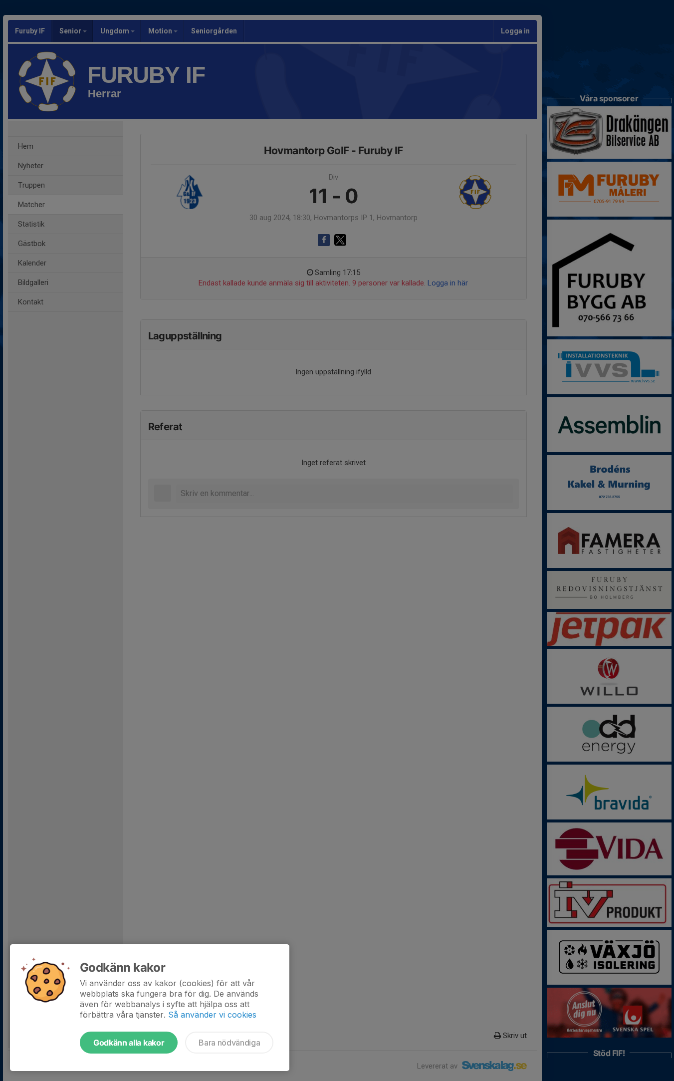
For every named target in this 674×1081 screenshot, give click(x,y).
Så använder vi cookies (212, 1015)
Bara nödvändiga (229, 1043)
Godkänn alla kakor (128, 1043)
